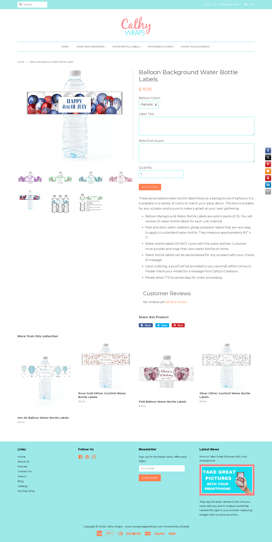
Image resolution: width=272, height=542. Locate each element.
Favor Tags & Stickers (195, 46)
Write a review (176, 302)
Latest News (209, 449)
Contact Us (24, 471)
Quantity (145, 167)
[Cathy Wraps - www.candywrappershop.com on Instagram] (94, 457)
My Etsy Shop (26, 490)
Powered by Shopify (176, 526)
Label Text (146, 114)
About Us (23, 461)
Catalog (22, 486)
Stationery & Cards (160, 46)
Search (22, 476)
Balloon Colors (149, 98)
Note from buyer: (151, 141)
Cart (251, 4)
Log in (208, 4)
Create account (229, 4)
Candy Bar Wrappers (90, 46)
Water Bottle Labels (126, 46)
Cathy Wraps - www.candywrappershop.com (134, 526)
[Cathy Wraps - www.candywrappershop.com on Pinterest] (87, 457)
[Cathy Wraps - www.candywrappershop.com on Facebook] (80, 457)
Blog (20, 481)
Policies (22, 466)
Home (65, 46)
